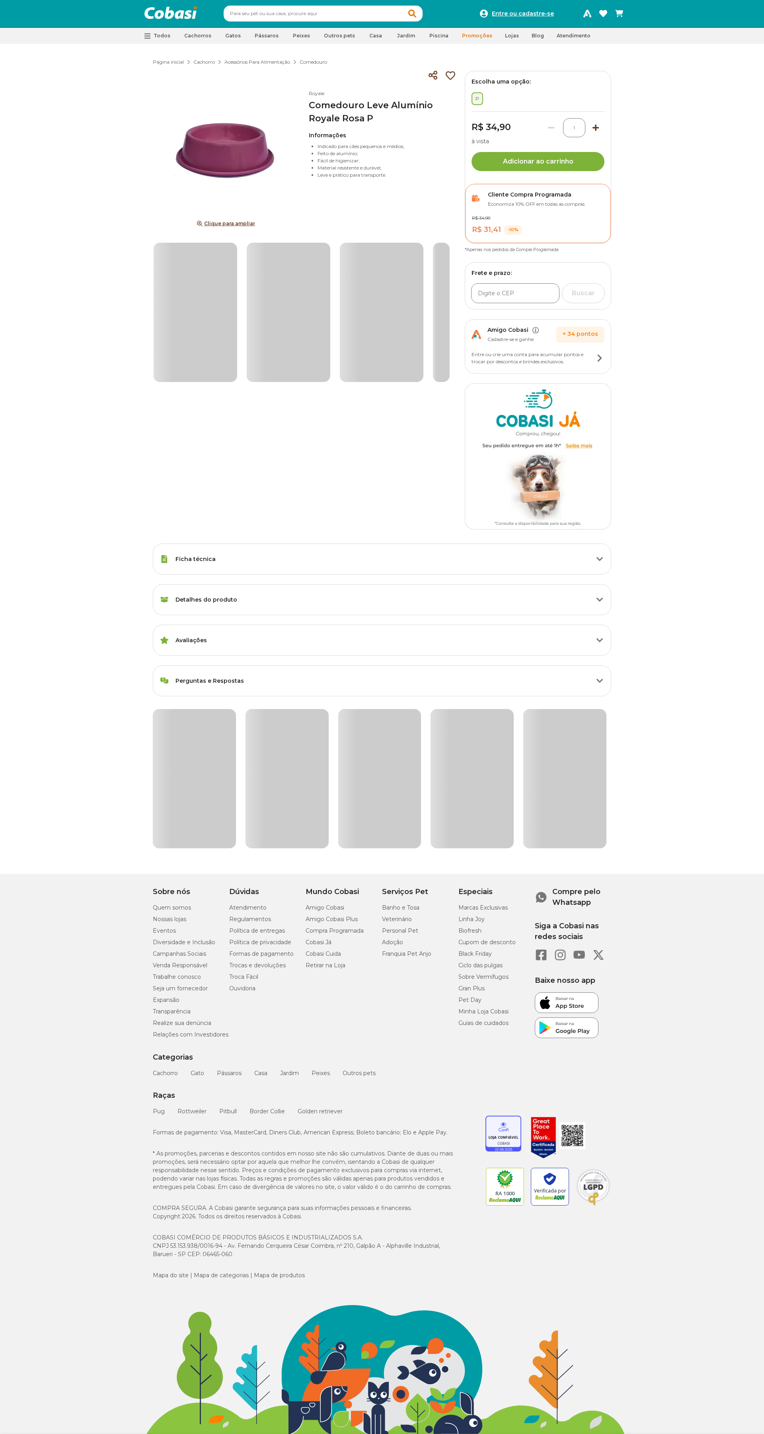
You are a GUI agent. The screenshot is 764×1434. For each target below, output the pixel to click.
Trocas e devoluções (257, 813)
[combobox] (323, 13)
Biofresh (469, 778)
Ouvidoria (242, 836)
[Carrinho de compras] (619, 13)
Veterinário (397, 767)
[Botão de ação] (599, 358)
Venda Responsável (180, 813)
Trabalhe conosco (177, 824)
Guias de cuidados (483, 871)
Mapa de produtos (279, 1123)
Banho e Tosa (400, 755)
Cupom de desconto (487, 790)
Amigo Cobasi (325, 755)
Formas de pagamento (261, 801)
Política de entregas (257, 778)
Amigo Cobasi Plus (332, 767)
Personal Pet (400, 778)
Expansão (166, 847)
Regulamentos (250, 767)
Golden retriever (320, 959)
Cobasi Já (318, 790)
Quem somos (172, 755)
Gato (197, 921)
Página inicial (168, 62)
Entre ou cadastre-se (523, 13)
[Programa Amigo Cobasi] (587, 13)
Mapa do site (171, 1123)
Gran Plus (471, 836)
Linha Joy (471, 767)
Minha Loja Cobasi (483, 859)
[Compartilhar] (433, 75)
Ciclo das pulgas (480, 813)
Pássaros (229, 921)
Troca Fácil (243, 824)
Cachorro (204, 62)
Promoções (477, 36)
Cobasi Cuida (323, 801)
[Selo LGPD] (593, 1053)
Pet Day (469, 847)
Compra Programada (335, 778)
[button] (412, 13)
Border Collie (267, 959)
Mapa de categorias (221, 1123)
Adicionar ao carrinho (538, 161)
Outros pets (359, 921)
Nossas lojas (169, 767)
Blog (538, 36)
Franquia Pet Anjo (406, 801)
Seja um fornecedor (180, 836)
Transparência (172, 859)
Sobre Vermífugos (483, 824)
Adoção (392, 790)
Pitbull (228, 959)
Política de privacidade (260, 790)
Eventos (164, 778)
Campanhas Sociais (179, 801)
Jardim (289, 921)
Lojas (512, 36)
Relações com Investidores (190, 882)
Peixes (321, 921)
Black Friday (475, 801)
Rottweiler (192, 959)
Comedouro (313, 62)
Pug (159, 959)
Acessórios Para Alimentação (257, 62)
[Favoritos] (603, 13)
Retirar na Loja (325, 813)
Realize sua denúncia (182, 871)
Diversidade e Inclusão (184, 790)
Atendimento (574, 36)
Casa (260, 921)
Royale (316, 93)
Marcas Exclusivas (483, 755)
